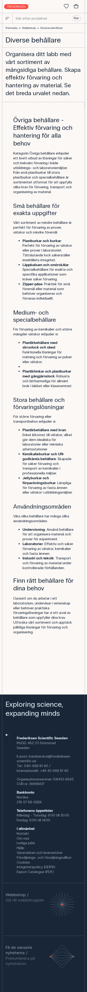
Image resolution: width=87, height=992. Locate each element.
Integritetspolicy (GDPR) (36, 867)
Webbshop (29, 28)
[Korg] (76, 6)
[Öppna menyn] (7, 18)
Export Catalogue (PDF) (35, 872)
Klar (76, 18)
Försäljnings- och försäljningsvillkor (44, 857)
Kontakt (23, 833)
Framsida (11, 28)
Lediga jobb (26, 843)
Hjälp (20, 848)
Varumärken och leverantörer (40, 852)
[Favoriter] (66, 6)
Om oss (23, 838)
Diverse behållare (51, 28)
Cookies (23, 862)
